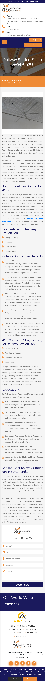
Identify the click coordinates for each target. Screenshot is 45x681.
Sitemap (10, 633)
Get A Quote (35, 40)
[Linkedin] (28, 663)
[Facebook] (10, 663)
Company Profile (26, 626)
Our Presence (14, 80)
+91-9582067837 (14, 29)
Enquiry (30, 679)
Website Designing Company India (26, 674)
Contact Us (32, 633)
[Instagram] (34, 663)
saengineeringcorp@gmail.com (19, 35)
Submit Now (22, 585)
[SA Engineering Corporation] (12, 9)
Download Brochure (32, 45)
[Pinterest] (22, 663)
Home (4, 80)
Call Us (15, 679)
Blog (20, 633)
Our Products (13, 629)
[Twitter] (17, 663)
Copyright (4, 669)
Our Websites (22, 636)
